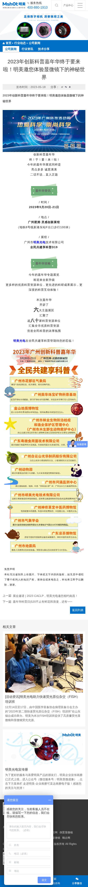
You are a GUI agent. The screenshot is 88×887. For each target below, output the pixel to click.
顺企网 (66, 837)
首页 (8, 43)
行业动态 (20, 43)
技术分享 (44, 49)
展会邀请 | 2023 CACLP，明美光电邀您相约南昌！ (45, 596)
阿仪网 (54, 832)
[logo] (14, 5)
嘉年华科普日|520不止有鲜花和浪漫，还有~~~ (42, 601)
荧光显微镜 (53, 837)
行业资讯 (27, 49)
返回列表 (77, 610)
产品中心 (68, 5)
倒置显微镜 (66, 832)
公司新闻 (34, 43)
